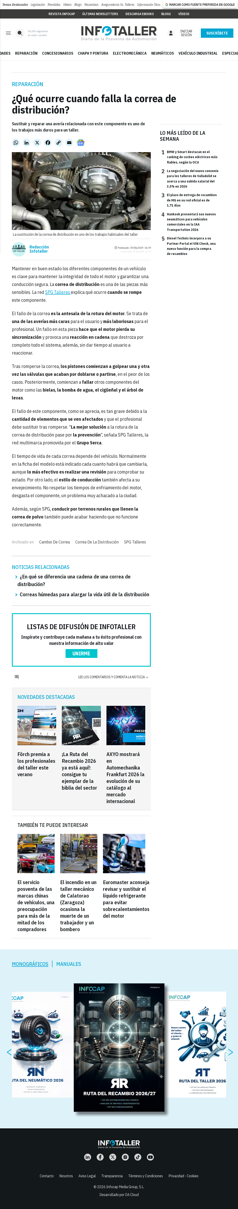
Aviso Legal (87, 1176)
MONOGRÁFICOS (30, 964)
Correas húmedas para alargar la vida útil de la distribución (84, 594)
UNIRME (81, 653)
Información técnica (150, 5)
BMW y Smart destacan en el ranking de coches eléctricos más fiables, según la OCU (190, 156)
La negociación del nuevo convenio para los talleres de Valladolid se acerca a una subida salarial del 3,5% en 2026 (190, 178)
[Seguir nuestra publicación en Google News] (80, 143)
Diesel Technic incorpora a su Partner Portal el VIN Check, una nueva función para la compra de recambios (189, 246)
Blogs (78, 5)
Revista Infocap (62, 14)
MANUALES (68, 964)
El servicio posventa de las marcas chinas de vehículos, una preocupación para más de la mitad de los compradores (36, 906)
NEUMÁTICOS (162, 53)
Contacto (47, 1176)
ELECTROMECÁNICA (130, 53)
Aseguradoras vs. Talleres (117, 5)
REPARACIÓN (26, 53)
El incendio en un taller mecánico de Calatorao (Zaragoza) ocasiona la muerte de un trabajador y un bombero (78, 906)
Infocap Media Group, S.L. (125, 1186)
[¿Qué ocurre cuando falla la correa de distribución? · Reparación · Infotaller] (119, 33)
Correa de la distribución (97, 542)
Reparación (27, 84)
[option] (119, 1047)
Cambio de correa (54, 542)
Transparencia (112, 1176)
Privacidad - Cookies (183, 1176)
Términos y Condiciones (145, 1176)
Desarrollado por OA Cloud (119, 1194)
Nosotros (66, 1176)
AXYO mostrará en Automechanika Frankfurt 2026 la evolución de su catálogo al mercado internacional (125, 777)
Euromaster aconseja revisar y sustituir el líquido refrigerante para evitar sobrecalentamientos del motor (126, 899)
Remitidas (54, 5)
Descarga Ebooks (140, 14)
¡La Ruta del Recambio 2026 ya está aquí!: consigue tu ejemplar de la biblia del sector (79, 771)
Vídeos (67, 5)
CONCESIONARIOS (57, 53)
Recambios (91, 5)
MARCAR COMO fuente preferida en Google (202, 5)
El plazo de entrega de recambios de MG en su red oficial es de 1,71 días (189, 199)
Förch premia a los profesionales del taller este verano (36, 764)
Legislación (38, 5)
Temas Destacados (15, 5)
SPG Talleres (58, 292)
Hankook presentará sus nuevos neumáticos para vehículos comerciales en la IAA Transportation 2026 (189, 222)
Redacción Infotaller (39, 249)
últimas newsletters (100, 14)
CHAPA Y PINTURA (93, 53)
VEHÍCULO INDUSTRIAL (198, 53)
